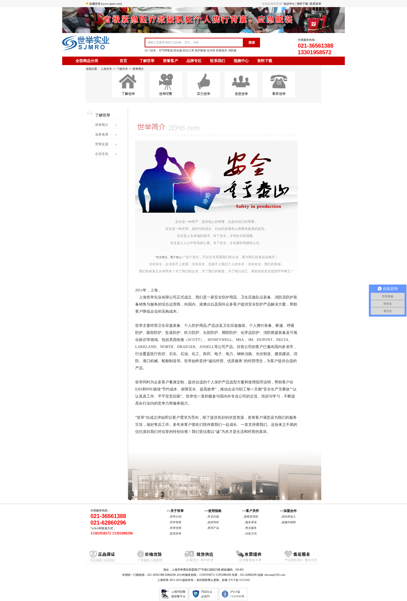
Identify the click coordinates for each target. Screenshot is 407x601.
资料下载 (302, 3)
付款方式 (250, 533)
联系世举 (315, 3)
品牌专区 (194, 61)
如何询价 (213, 522)
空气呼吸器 (166, 50)
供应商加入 (288, 516)
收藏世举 (95, 3)
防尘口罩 (188, 50)
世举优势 (175, 528)
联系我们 (217, 61)
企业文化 (101, 154)
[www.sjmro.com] (111, 3)
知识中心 (289, 3)
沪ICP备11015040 (239, 580)
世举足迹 (101, 144)
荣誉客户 (170, 61)
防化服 (178, 50)
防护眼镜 (200, 50)
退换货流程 (250, 516)
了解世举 (147, 61)
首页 (123, 61)
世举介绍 (175, 516)
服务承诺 (250, 522)
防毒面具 (221, 50)
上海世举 (106, 68)
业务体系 (101, 134)
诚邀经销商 (288, 522)
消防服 (232, 50)
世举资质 (175, 522)
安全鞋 (211, 50)
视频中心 (241, 61)
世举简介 (101, 125)
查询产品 (213, 528)
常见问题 (213, 516)
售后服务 (250, 528)
